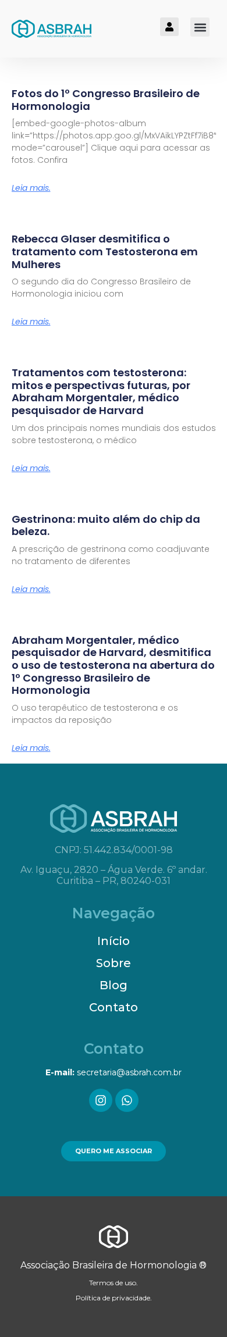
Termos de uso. (113, 1282)
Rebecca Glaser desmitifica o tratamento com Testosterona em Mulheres (105, 251)
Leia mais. (31, 188)
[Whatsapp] (127, 1100)
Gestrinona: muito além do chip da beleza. (106, 525)
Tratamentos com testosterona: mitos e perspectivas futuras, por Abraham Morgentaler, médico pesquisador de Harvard (101, 391)
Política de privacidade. (114, 1297)
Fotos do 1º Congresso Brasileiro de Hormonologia (106, 99)
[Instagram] (100, 1100)
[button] (200, 27)
